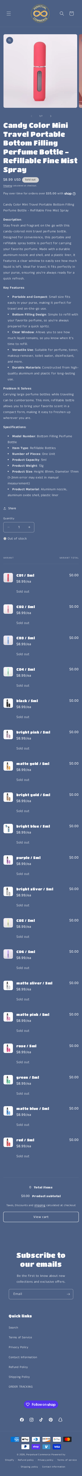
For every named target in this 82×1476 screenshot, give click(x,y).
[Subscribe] (68, 1294)
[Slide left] (31, 116)
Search (13, 1327)
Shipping (7, 185)
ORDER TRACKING (21, 1387)
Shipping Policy (19, 1377)
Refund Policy (18, 1367)
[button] (9, 13)
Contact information (53, 1467)
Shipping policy (29, 1467)
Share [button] (12, 508)
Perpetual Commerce (38, 1454)
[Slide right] (51, 116)
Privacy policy (45, 1460)
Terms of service (67, 1460)
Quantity (8, 518)
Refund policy (26, 1460)
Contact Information (23, 1357)
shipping (39, 1205)
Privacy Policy (18, 1347)
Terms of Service (20, 1337)
